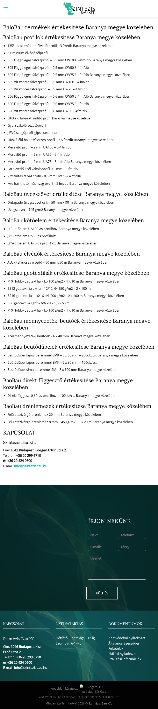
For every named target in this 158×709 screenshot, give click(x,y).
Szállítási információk (124, 659)
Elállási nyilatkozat (122, 654)
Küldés (102, 593)
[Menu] (5, 9)
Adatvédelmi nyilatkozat (126, 638)
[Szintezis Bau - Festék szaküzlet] (79, 9)
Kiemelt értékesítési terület (98, 697)
